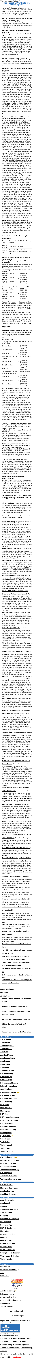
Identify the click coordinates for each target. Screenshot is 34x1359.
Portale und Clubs (7, 1243)
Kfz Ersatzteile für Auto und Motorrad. (16, 1019)
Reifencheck (6, 560)
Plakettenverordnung (9, 1120)
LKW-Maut (4, 1105)
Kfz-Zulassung (6, 1102)
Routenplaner (6, 1133)
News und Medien (7, 1234)
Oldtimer (4, 1237)
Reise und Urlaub (7, 1250)
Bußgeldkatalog (6, 1074)
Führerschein (5, 1222)
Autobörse (4, 1348)
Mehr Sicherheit (8, 937)
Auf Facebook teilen (17, 1311)
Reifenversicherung (9, 975)
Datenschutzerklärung (9, 1270)
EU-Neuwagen (6, 1080)
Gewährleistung (7, 1089)
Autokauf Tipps (6, 1055)
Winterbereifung (8, 503)
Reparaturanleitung (8, 1129)
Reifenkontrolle (8, 920)
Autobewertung (6, 1303)
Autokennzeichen (7, 1058)
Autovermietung (7, 1070)
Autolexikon (5, 1064)
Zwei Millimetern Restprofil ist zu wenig (16, 848)
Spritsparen (5, 1136)
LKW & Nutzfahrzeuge (9, 1228)
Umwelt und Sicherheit (9, 1256)
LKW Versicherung (8, 1163)
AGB (2, 1273)
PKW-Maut (4, 1114)
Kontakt (23, 1321)
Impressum (5, 1266)
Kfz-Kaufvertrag (6, 1185)
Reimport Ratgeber (8, 1126)
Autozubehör (14, 1341)
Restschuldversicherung (10, 1300)
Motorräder (5, 1231)
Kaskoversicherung (8, 1166)
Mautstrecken (6, 1108)
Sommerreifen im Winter (11, 804)
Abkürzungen (5, 1039)
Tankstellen (5, 1142)
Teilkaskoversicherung (9, 1170)
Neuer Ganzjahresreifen (11, 628)
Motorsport (5, 1111)
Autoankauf (5, 1042)
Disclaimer (4, 1276)
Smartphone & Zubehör (10, 1253)
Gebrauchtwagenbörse (22, 1345)
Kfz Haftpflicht (6, 1173)
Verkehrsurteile (6, 1148)
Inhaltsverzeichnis (7, 989)
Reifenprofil (6, 676)
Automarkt (4, 1206)
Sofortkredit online (8, 1297)
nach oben (4, 992)
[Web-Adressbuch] (17, 1283)
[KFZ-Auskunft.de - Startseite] (10, 1333)
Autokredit (4, 1341)
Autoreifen (22, 1354)
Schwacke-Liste (6, 1306)
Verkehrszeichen (7, 1151)
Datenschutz (15, 1321)
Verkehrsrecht (6, 1259)
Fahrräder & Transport (9, 1219)
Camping (4, 1216)
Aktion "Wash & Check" (11, 821)
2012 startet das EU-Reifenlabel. (13, 959)
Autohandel (5, 1203)
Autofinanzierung (7, 1291)
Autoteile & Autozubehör (10, 1209)
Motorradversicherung (9, 1160)
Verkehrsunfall (6, 1145)
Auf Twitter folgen (17, 1316)
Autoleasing (5, 1061)
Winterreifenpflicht (9, 576)
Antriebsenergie (7, 1200)
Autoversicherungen (8, 1176)
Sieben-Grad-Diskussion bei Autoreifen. (16, 1032)
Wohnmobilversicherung (10, 1179)
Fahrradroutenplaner (8, 1086)
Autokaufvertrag (7, 1191)
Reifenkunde (7, 698)
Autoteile (3, 1351)
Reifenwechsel (7, 612)
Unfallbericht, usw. (8, 1194)
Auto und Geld (6, 1212)
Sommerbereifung (9, 522)
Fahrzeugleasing (7, 1294)
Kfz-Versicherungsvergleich (20, 1338)
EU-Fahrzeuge (6, 1077)
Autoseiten (4, 1067)
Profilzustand (7, 549)
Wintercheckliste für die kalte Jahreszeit (16, 643)
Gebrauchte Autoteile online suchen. (15, 1006)
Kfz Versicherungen (8, 1098)
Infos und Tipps (6, 1225)
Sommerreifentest (8, 913)
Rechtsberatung (7, 1123)
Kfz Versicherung (7, 1157)
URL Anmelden (6, 1357)
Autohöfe (4, 1052)
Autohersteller (6, 1049)
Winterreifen (6, 892)
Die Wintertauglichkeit (10, 887)
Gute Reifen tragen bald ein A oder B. (15, 956)
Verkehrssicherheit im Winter (13, 537)
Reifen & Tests (6, 1247)
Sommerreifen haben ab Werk (13, 924)
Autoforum (17, 1357)
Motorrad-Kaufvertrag (9, 1188)
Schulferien (5, 1139)
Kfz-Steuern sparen (8, 1092)
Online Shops (6, 1240)
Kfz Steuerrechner (7, 1095)
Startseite (13, 1354)
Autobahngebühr (7, 1046)
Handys (23, 1341)
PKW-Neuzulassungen (9, 1117)
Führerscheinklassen (9, 1083)
